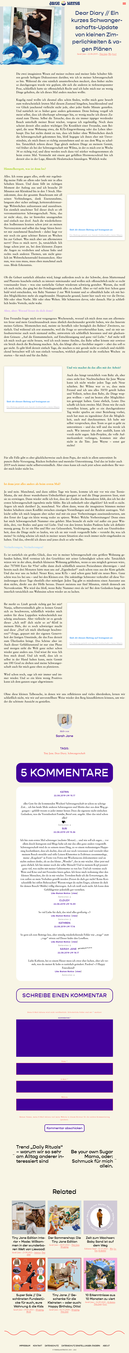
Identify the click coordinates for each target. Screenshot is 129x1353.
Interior (37, 1253)
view (74, 893)
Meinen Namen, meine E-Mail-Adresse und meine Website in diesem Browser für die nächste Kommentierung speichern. (64, 1118)
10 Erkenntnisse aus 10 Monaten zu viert (100, 1297)
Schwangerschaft (76, 753)
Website (64, 1097)
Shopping (64, 1247)
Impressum (24, 1346)
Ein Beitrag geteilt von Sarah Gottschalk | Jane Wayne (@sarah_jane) (41, 407)
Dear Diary (61, 753)
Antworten (63, 825)
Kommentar (64, 1018)
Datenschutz (52, 1346)
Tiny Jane (103, 54)
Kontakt (37, 1346)
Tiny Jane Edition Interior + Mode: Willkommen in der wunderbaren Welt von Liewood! (28, 1243)
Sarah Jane (81, 54)
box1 (114, 54)
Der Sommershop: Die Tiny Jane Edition (64, 1239)
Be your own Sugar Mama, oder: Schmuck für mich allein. (92, 1159)
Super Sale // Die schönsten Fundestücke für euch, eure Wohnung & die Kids (28, 1300)
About (106, 1346)
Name (64, 1061)
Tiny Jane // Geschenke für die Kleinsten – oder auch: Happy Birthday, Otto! (64, 1300)
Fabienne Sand (90, 1249)
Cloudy (64, 900)
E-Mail (64, 1079)
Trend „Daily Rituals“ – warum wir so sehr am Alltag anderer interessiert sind (40, 1154)
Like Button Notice (60, 893)
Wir (109, 54)
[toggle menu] (124, 3)
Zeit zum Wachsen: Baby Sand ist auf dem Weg (100, 1241)
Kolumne (102, 1251)
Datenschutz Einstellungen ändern (81, 1346)
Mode (28, 1312)
